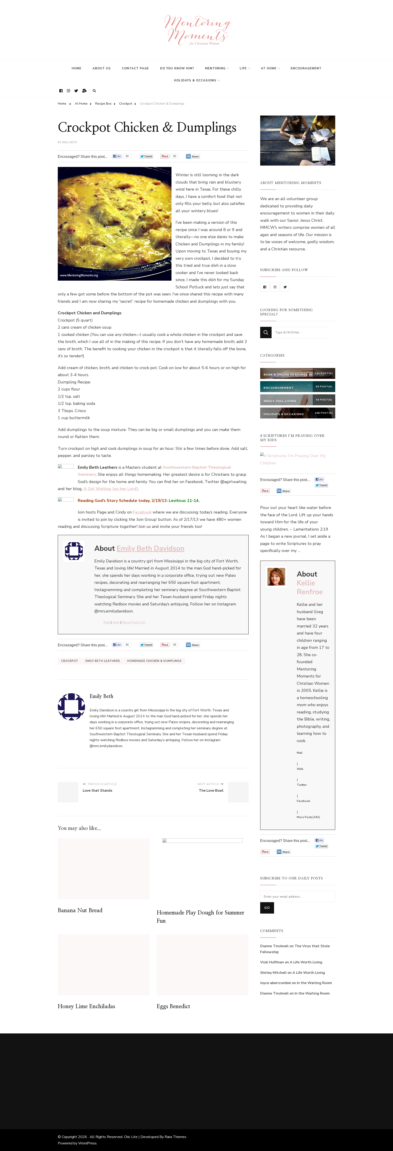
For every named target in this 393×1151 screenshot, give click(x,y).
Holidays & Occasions (195, 80)
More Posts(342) (308, 817)
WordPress (87, 1143)
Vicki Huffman (272, 962)
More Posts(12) (133, 622)
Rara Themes (175, 1136)
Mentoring (215, 68)
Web (115, 622)
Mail (106, 622)
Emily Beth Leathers (103, 661)
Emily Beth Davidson (150, 548)
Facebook (303, 801)
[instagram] (275, 287)
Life (243, 68)
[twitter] (285, 287)
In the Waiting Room (314, 982)
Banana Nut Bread (80, 910)
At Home (269, 68)
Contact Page (135, 68)
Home (76, 68)
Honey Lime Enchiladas (86, 1006)
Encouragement (306, 68)
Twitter (302, 785)
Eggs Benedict (173, 1006)
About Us (102, 68)
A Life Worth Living (306, 962)
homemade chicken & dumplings (154, 661)
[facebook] (264, 287)
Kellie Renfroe (310, 587)
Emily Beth (69, 142)
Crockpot (69, 661)
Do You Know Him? (177, 68)
